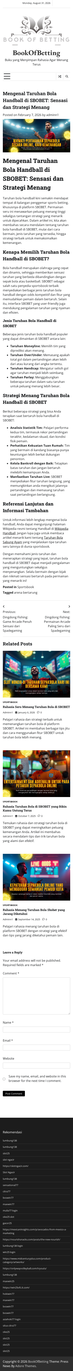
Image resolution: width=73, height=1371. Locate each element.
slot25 (6, 1153)
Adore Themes (25, 1366)
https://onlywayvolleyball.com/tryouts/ (25, 1268)
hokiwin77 (8, 1293)
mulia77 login (10, 1210)
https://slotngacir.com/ (15, 1166)
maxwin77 (8, 1204)
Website (8, 1058)
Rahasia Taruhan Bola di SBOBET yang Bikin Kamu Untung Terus (35, 808)
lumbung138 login (13, 1245)
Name (8, 1022)
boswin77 (8, 1197)
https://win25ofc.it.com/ (16, 1287)
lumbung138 (10, 1140)
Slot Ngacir (9, 1172)
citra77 (6, 1191)
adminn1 (52, 115)
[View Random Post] (59, 76)
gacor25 (7, 1223)
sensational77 (10, 1185)
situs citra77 (9, 1325)
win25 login (9, 1252)
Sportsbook (25, 587)
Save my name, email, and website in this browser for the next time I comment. (37, 1078)
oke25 (6, 1332)
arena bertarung (25, 592)
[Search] (66, 76)
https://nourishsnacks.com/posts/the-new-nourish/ (31, 1239)
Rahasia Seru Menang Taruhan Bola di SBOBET (36, 707)
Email (8, 1040)
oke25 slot (8, 1216)
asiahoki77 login (12, 1319)
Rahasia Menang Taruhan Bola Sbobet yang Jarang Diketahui (34, 912)
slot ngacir (8, 1159)
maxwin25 (8, 1281)
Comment (11, 973)
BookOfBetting (36, 52)
